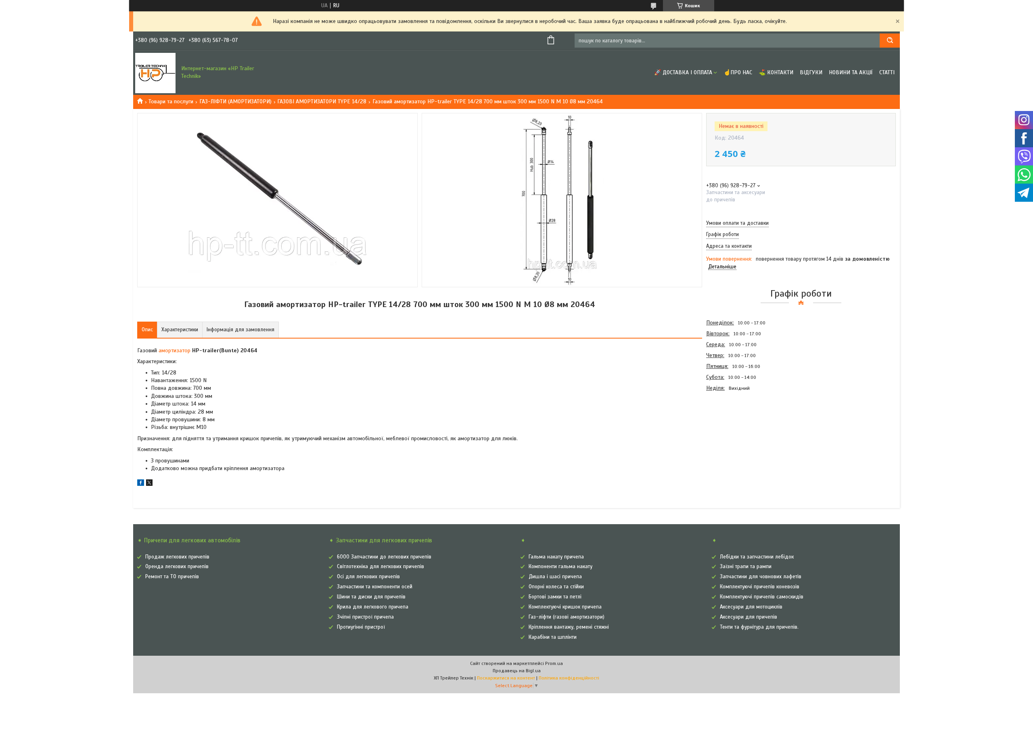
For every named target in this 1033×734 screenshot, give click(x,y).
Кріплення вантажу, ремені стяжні (569, 627)
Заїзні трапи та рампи (746, 566)
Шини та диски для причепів (371, 597)
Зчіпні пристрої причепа (365, 617)
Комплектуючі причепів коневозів (759, 586)
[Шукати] (890, 40)
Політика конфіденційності (569, 678)
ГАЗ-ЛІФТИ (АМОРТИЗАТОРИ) (235, 101)
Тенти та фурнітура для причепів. (759, 627)
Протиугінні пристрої (361, 627)
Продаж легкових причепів (177, 557)
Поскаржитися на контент (506, 678)
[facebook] (140, 484)
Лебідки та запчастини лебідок (757, 557)
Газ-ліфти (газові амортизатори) (566, 617)
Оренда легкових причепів (177, 566)
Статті (887, 72)
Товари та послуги (170, 101)
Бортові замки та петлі (555, 597)
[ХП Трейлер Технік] (155, 72)
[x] (149, 484)
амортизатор (174, 350)
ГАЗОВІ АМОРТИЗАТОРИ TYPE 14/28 (321, 101)
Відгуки (811, 72)
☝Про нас (738, 72)
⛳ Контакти (776, 72)
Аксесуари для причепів (748, 617)
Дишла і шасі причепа (555, 576)
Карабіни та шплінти (553, 637)
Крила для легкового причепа (372, 607)
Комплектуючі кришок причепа (565, 607)
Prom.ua (554, 663)
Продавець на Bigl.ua (517, 670)
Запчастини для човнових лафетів (760, 576)
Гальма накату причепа (556, 557)
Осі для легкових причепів (368, 576)
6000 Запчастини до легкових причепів (384, 557)
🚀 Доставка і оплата (683, 72)
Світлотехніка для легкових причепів (380, 566)
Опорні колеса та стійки (556, 586)
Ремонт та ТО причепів (172, 576)
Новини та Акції (851, 72)
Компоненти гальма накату (560, 566)
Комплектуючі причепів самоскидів (761, 597)
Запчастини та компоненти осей (374, 586)
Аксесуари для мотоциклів (751, 607)
